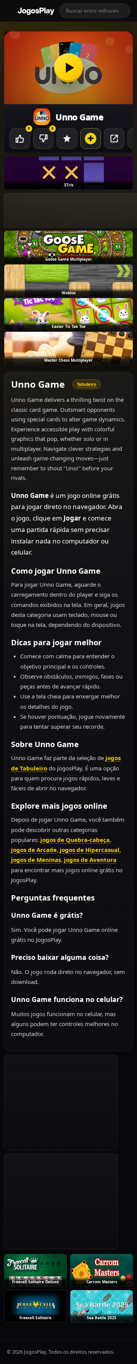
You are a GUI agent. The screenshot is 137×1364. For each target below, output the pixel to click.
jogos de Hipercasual (89, 849)
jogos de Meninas (36, 859)
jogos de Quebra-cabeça (75, 840)
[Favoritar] (67, 138)
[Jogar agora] (68, 67)
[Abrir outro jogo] (90, 138)
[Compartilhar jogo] (114, 138)
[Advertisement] (61, 1102)
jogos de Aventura (90, 859)
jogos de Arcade (34, 849)
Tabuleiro (86, 384)
